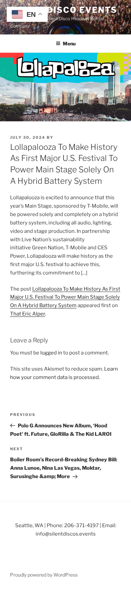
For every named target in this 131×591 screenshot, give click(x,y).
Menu (69, 43)
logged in (51, 353)
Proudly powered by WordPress (44, 575)
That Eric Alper (27, 314)
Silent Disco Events (63, 10)
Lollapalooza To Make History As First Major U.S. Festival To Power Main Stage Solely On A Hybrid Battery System (65, 297)
